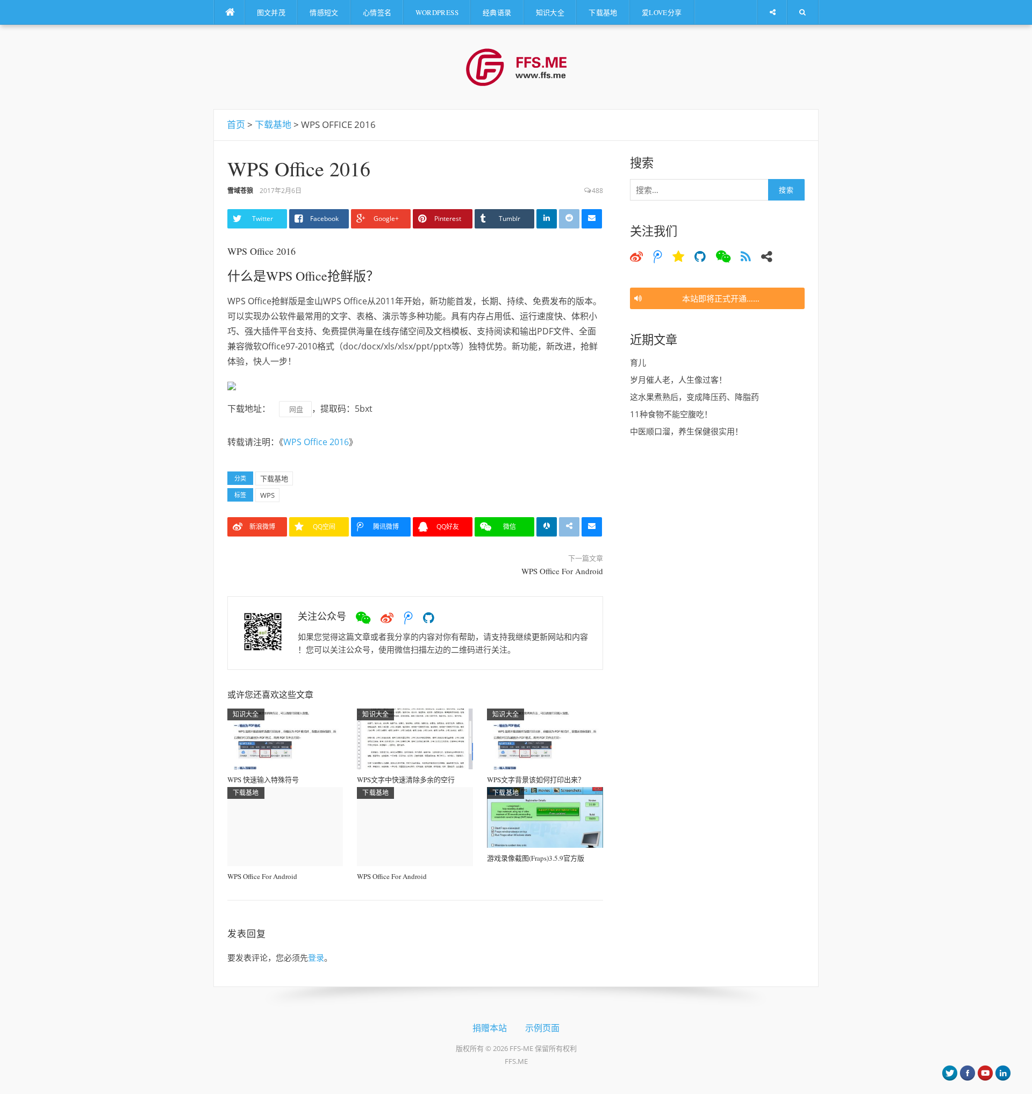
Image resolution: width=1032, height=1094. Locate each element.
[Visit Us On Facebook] (967, 1072)
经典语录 (497, 12)
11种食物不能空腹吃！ (671, 414)
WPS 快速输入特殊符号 (263, 779)
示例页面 (542, 1027)
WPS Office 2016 (261, 251)
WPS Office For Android (562, 571)
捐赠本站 (489, 1027)
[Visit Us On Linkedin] (1003, 1072)
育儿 (638, 362)
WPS (267, 495)
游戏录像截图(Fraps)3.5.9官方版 (535, 858)
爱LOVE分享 (662, 12)
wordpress (436, 12)
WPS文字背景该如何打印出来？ (536, 779)
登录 (316, 957)
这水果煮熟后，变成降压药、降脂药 (694, 396)
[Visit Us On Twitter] (949, 1072)
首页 (236, 124)
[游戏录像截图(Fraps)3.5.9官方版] (545, 816)
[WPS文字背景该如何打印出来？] (545, 738)
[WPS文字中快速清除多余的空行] (415, 738)
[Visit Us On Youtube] (985, 1072)
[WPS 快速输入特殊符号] (285, 738)
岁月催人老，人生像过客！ (678, 379)
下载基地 (603, 12)
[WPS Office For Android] (285, 825)
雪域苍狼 (240, 190)
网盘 (295, 409)
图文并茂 (271, 12)
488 (597, 190)
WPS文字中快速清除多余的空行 (406, 779)
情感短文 (324, 12)
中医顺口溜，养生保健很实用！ (686, 431)
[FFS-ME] (516, 66)
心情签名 (377, 12)
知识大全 (550, 12)
